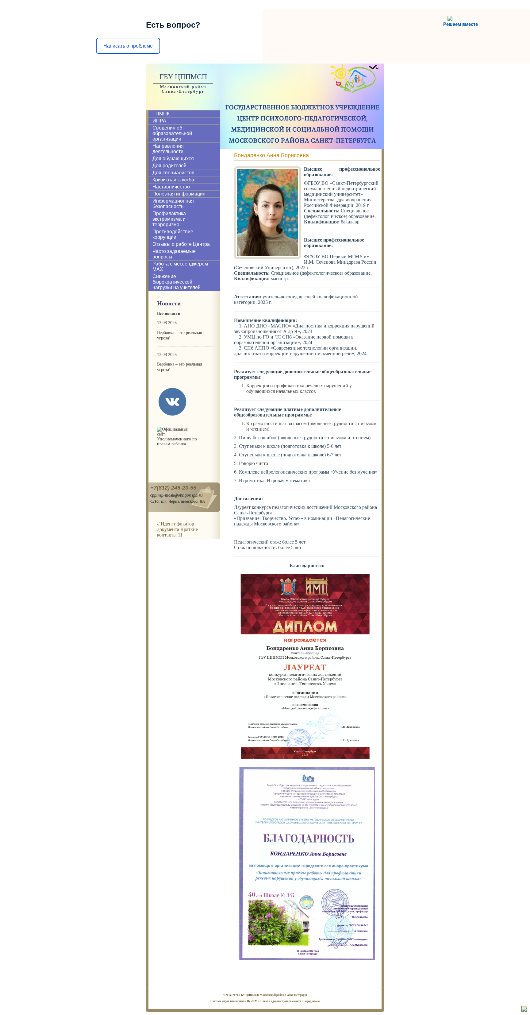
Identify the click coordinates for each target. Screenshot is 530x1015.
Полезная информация (178, 193)
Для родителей (169, 165)
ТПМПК (161, 113)
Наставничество (171, 186)
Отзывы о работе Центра (181, 244)
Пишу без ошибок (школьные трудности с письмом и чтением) (305, 437)
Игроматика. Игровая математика (274, 480)
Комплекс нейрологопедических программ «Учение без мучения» (308, 472)
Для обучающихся (173, 158)
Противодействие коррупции (172, 234)
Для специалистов (173, 172)
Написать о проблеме (128, 45)
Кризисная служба (173, 179)
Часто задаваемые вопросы (174, 254)
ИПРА (159, 120)
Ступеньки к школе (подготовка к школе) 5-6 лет (290, 446)
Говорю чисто (253, 463)
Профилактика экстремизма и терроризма (169, 219)
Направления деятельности (168, 148)
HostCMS (253, 1001)
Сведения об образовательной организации (172, 133)
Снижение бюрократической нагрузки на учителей (176, 282)
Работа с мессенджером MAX (180, 266)
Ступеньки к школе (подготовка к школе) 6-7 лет (290, 454)
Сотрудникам (311, 1001)
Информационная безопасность (173, 203)
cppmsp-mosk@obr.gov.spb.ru (176, 495)
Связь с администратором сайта (280, 1001)
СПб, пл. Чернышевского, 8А (177, 501)
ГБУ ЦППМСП (183, 77)
